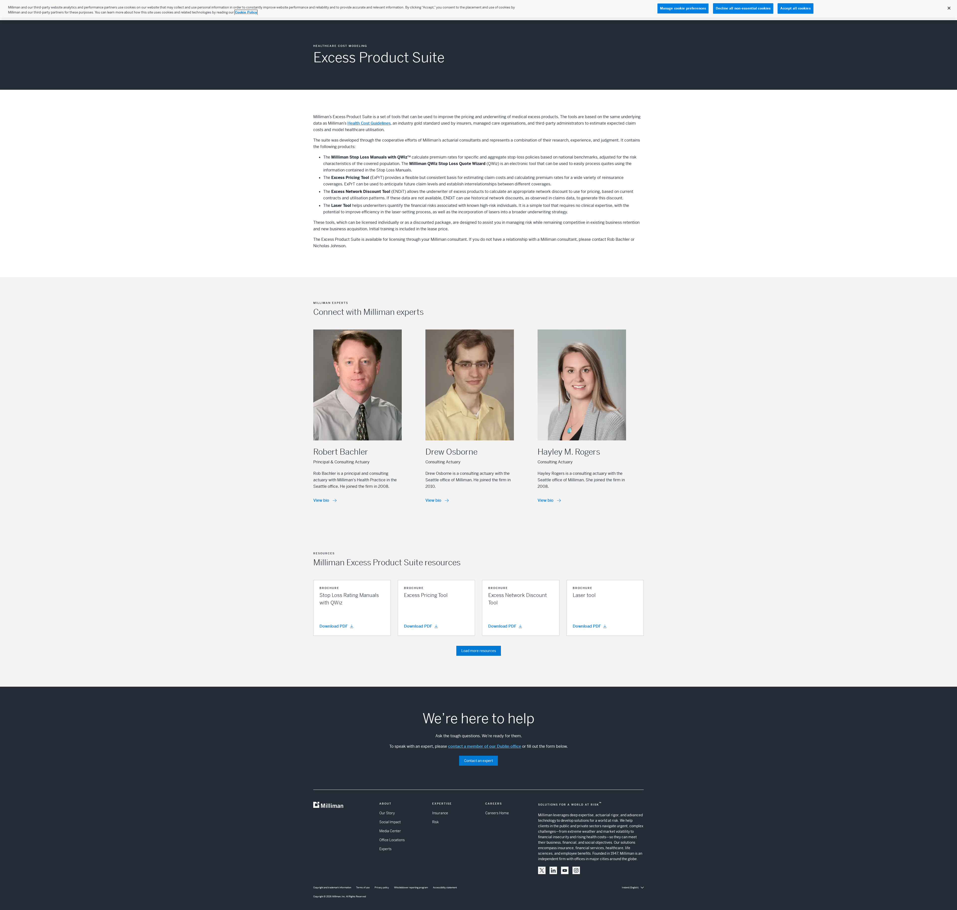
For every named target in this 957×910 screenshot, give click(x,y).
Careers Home (497, 813)
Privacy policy (382, 887)
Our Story (387, 813)
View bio (321, 500)
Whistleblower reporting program (411, 887)
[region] (478, 9)
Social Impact (390, 822)
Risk (435, 822)
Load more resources (478, 651)
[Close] (949, 8)
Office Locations (392, 840)
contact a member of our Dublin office (484, 746)
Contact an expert (478, 760)
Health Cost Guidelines (369, 123)
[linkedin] (553, 870)
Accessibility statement (445, 887)
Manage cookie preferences (683, 8)
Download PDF (333, 626)
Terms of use (363, 887)
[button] (352, 608)
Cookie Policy (246, 12)
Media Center (390, 831)
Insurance (440, 813)
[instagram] (576, 870)
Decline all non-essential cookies (743, 8)
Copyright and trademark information (332, 887)
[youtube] (564, 870)
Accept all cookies (795, 8)
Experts (385, 849)
